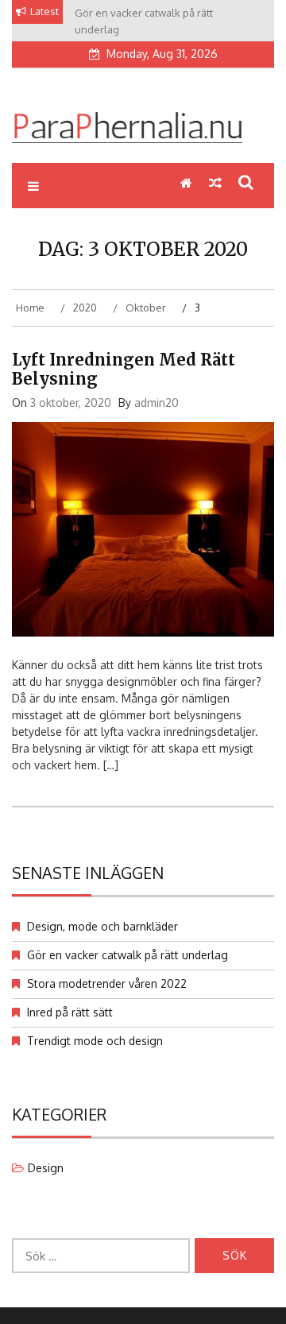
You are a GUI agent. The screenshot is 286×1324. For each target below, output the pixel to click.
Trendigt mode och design (95, 1040)
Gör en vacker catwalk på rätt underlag (127, 955)
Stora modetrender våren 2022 (107, 983)
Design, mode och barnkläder (102, 926)
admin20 (156, 402)
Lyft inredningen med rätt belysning (123, 369)
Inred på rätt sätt (70, 1012)
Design (46, 1168)
